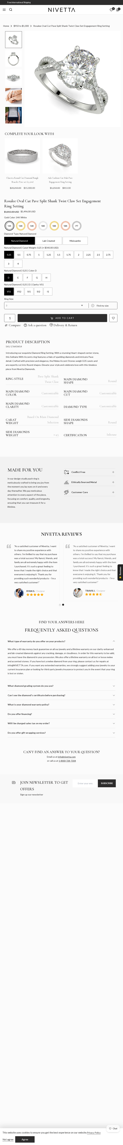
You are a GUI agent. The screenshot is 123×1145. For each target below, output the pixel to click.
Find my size (100, 305)
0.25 (9, 254)
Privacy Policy (94, 1132)
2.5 (98, 254)
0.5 (18, 254)
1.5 (58, 254)
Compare (14, 325)
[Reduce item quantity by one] (6, 318)
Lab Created (49, 240)
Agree (25, 1139)
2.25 (88, 254)
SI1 (29, 291)
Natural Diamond (19, 240)
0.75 (29, 254)
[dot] (60, 605)
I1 (48, 291)
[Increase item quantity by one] (12, 318)
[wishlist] (111, 10)
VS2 (19, 291)
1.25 (49, 254)
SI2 (38, 291)
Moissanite (75, 240)
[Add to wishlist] (113, 318)
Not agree (8, 1139)
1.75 (68, 254)
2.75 (108, 254)
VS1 (9, 291)
